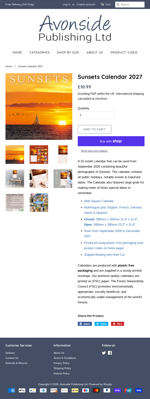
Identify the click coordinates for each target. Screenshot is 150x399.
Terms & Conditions (65, 357)
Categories (40, 52)
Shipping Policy (62, 368)
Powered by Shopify (100, 384)
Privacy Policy (62, 363)
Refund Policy (62, 373)
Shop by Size (68, 52)
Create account (86, 4)
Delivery (10, 352)
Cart (108, 4)
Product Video (124, 52)
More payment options (94, 150)
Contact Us (11, 357)
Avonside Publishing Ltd (73, 384)
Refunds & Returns (16, 363)
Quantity (83, 108)
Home (17, 52)
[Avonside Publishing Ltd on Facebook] (110, 353)
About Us (95, 52)
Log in (66, 4)
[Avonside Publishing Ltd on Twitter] (104, 353)
